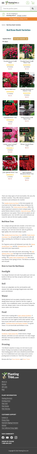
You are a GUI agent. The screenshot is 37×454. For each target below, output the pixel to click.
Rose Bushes (16, 359)
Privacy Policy (5, 420)
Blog (3, 389)
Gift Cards (4, 387)
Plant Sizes (5, 403)
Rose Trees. (26, 359)
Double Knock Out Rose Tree (13, 235)
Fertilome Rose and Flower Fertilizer (17, 323)
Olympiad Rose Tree (24, 246)
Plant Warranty (6, 409)
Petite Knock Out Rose (20, 207)
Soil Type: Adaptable (19, 38)
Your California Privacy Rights (10, 428)
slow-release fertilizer (24, 315)
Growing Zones (6, 401)
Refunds (4, 425)
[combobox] (18, 9)
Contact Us (5, 417)
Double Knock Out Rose (11, 203)
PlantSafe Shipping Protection (10, 423)
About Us (4, 381)
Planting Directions (7, 398)
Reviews (4, 384)
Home (3, 25)
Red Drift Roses (26, 211)
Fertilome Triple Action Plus (10, 334)
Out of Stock (24, 75)
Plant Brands (5, 406)
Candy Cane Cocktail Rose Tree (18, 257)
